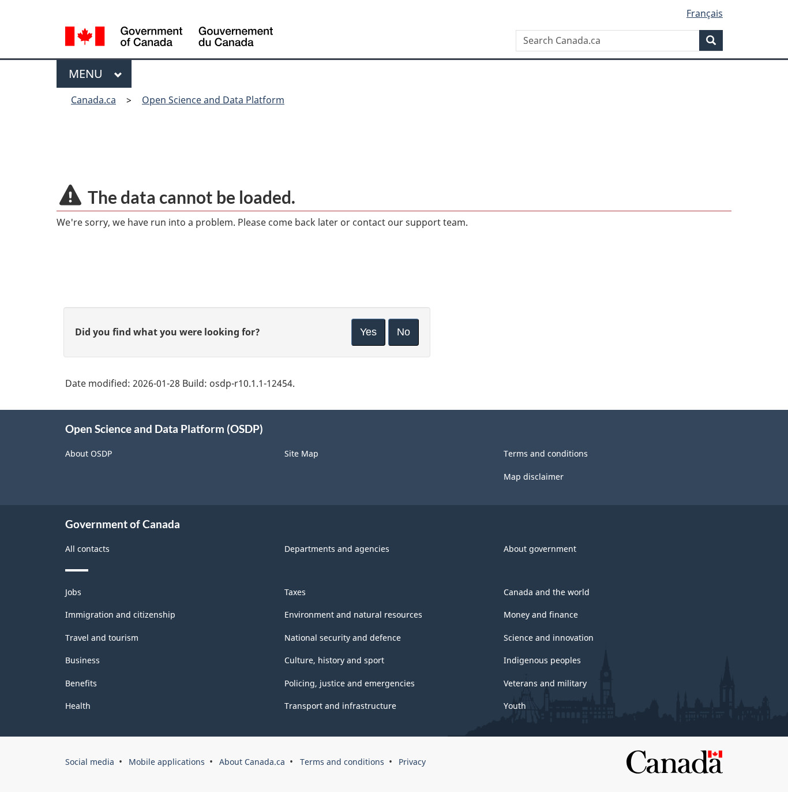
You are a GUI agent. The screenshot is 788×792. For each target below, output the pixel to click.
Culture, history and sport (334, 660)
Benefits (81, 683)
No (403, 332)
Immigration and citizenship (120, 614)
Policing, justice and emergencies (349, 683)
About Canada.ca (252, 761)
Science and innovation (549, 637)
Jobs (73, 591)
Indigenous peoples (542, 660)
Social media (89, 761)
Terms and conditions (546, 453)
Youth (515, 705)
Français (704, 13)
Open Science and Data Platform (213, 100)
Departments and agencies (336, 548)
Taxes (295, 591)
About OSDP (88, 453)
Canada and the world (547, 591)
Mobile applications (167, 761)
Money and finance (541, 614)
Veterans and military (545, 683)
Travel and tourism (101, 637)
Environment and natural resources (353, 614)
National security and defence (342, 637)
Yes (368, 332)
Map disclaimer (534, 476)
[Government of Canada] (169, 38)
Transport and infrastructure (340, 705)
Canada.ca (93, 100)
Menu (88, 73)
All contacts (87, 548)
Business (82, 660)
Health (78, 705)
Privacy (412, 761)
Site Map (301, 453)
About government (540, 548)
